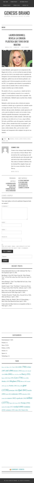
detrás (24, 371)
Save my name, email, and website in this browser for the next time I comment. (16, 247)
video (18, 410)
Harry (25, 374)
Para (20, 386)
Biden (4, 367)
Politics (4, 348)
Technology (5, 356)
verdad (18, 406)
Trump (25, 403)
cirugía (16, 139)
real (8, 394)
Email (4, 229)
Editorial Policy (24, 2)
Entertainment (5, 340)
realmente (16, 394)
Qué (22, 390)
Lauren (20, 139)
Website (4, 237)
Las (11, 378)
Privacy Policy (6, 5)
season (11, 398)
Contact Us (25, 5)
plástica (25, 139)
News (5, 139)
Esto (19, 374)
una (10, 407)
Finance (4, 342)
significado (21, 398)
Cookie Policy (14, 2)
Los (19, 377)
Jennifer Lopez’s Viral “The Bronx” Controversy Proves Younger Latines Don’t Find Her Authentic (16, 287)
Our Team (5, 2)
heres (5, 378)
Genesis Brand (17, 13)
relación (26, 394)
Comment (5, 206)
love (26, 378)
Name (4, 222)
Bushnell (12, 139)
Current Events (18, 469)
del (10, 370)
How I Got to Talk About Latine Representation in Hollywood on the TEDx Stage (15, 291)
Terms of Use (16, 5)
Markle (5, 381)
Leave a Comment (25, 47)
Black (9, 367)
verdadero (10, 410)
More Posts (15, 171)
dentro (18, 371)
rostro (3, 141)
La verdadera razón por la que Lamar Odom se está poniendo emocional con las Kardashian (11, 187)
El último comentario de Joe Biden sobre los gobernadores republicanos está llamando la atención (23, 184)
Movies (24, 381)
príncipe (13, 390)
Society (4, 350)
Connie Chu (16, 47)
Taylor (12, 403)
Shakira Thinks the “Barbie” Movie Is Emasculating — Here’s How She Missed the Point (16, 300)
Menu (3, 27)
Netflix (13, 386)
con (22, 366)
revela (28, 139)
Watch (24, 410)
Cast (15, 367)
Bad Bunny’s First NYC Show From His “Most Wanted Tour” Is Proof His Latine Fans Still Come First (16, 276)
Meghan (15, 381)
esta (8, 374)
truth (4, 407)
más (6, 385)
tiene (17, 403)
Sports (3, 353)
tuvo (7, 141)
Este (15, 374)
